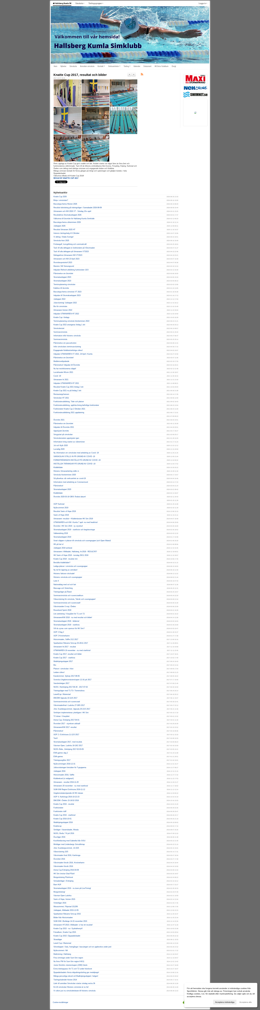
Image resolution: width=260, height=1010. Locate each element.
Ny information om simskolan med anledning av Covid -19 (76, 453)
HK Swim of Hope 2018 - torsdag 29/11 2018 (70, 555)
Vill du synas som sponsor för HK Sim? (68, 628)
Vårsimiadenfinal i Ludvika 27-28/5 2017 (69, 705)
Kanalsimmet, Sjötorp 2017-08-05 (66, 676)
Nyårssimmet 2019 (60, 508)
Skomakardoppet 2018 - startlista (66, 625)
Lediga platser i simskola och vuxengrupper (70, 566)
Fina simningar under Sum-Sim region (68, 958)
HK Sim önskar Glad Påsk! (64, 874)
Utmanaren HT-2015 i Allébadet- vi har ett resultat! (73, 925)
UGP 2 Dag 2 (58, 632)
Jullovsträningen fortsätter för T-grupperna (69, 767)
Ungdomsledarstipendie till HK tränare (68, 793)
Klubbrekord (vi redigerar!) (63, 778)
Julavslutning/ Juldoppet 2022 (65, 303)
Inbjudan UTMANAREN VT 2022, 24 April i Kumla (72, 354)
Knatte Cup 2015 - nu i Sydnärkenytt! (68, 928)
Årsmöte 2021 (58, 420)
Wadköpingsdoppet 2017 (63, 661)
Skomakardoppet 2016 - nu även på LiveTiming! (72, 888)
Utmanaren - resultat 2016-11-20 (66, 782)
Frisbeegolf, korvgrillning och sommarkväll (70, 244)
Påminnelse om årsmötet (63, 273)
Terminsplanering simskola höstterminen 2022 (71, 321)
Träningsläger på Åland (62, 592)
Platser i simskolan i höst (63, 669)
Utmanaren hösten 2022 (62, 310)
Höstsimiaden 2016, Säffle (63, 775)
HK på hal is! (58, 544)
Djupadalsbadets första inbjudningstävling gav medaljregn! (76, 972)
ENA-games (58, 756)
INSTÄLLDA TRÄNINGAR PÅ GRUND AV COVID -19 (74, 464)
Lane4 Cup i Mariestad (62, 943)
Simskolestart (58, 328)
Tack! (55, 738)
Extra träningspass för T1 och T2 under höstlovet (72, 969)
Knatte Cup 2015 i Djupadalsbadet (66, 936)
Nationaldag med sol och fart (64, 584)
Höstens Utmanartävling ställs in (66, 471)
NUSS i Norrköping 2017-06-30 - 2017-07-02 (70, 687)
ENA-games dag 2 (60, 753)
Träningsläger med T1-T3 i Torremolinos (69, 691)
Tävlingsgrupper (95, 3)
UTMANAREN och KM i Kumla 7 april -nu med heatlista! (75, 522)
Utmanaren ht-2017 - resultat (64, 647)
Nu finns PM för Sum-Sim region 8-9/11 (68, 961)
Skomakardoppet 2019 (62, 537)
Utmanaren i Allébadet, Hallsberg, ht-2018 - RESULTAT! (75, 552)
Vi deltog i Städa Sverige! (63, 237)
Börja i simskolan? (60, 200)
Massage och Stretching (63, 588)
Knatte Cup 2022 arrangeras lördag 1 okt (69, 325)
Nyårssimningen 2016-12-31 (64, 764)
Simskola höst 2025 (61, 240)
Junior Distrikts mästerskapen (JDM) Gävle (70, 965)
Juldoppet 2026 (59, 226)
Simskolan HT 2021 (61, 398)
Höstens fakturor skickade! (64, 573)
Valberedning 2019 (60, 533)
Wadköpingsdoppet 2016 (63, 822)
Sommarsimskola (60, 332)
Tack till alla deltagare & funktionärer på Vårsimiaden (74, 248)
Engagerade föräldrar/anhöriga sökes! (68, 350)
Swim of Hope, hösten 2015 (64, 899)
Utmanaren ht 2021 (60, 380)
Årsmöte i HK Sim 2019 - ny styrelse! (68, 526)
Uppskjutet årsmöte (61, 431)
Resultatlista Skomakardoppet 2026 (67, 215)
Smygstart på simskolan (63, 434)
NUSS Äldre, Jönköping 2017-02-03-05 (68, 749)
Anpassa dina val (194, 1002)
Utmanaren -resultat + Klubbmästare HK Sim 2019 (73, 519)
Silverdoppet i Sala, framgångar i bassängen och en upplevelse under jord (82, 947)
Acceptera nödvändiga (224, 1002)
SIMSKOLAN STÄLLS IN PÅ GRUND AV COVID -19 (74, 456)
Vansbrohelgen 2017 (61, 683)
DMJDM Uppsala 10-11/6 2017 (65, 698)
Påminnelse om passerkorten (64, 343)
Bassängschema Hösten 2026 (65, 204)
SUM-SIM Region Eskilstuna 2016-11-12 (69, 789)
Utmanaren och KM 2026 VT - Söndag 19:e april (72, 211)
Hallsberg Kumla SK (62, 3)
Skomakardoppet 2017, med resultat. (67, 742)
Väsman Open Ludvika (62, 896)
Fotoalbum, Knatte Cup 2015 (64, 932)
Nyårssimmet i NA (60, 950)
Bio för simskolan (60, 306)
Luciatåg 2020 (58, 449)
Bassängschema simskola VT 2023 (67, 292)
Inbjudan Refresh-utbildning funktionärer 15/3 (70, 270)
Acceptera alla (245, 1002)
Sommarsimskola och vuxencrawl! (66, 603)
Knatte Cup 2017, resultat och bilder (80, 75)
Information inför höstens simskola (67, 336)
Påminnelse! (58, 486)
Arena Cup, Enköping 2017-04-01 (66, 720)
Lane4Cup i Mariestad (62, 694)
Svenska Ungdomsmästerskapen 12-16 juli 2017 (72, 680)
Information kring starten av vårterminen (69, 442)
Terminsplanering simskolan (64, 284)
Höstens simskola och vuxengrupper (67, 577)
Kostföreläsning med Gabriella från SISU (69, 841)
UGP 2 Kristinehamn (61, 636)
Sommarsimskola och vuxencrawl (66, 702)
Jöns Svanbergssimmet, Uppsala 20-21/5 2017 (71, 709)
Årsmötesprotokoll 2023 (62, 262)
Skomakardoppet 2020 (62, 489)
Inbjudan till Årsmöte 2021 (63, 427)
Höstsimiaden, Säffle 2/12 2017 (65, 639)
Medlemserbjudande (61, 361)
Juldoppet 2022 (59, 299)
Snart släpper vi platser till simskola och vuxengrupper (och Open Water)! (82, 541)
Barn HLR (57, 885)
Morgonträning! (59, 892)
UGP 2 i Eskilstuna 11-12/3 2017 (66, 735)
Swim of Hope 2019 (61, 515)
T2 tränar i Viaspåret (61, 716)
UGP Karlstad (58, 504)
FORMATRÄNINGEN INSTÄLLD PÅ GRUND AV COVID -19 (76, 460)
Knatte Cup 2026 (60, 197)
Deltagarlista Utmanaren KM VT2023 (67, 255)
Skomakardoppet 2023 (62, 277)
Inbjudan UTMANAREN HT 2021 (66, 383)
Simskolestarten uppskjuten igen (66, 438)
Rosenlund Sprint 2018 (62, 610)
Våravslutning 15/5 (60, 852)
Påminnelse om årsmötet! (63, 358)
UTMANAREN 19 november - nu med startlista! (72, 650)
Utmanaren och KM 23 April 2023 (66, 259)
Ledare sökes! (59, 672)
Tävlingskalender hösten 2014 (65, 980)
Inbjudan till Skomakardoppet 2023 (67, 295)
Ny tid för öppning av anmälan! (65, 570)
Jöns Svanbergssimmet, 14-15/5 (66, 848)
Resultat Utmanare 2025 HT (64, 230)
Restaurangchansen (61, 394)
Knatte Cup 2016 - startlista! (64, 815)
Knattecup (57, 826)
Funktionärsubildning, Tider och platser (68, 402)
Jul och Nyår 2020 (60, 445)
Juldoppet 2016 (59, 771)
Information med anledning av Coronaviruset (70, 482)
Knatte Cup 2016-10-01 (62, 819)
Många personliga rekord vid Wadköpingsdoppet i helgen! (75, 976)
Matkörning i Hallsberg (62, 954)
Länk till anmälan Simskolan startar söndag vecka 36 (74, 983)
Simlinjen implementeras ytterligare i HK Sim (71, 713)
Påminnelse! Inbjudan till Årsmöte (66, 365)
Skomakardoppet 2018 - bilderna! (66, 621)
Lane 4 (56, 581)
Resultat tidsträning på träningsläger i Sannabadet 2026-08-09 (77, 208)
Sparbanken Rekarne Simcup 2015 (67, 914)
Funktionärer (58, 808)
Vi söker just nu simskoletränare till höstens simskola (74, 991)
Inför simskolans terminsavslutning (67, 347)
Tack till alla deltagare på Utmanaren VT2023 (71, 251)
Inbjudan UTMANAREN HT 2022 (66, 314)
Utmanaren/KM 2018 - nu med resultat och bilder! (72, 617)
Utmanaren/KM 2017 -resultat (65, 727)
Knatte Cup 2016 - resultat (63, 804)
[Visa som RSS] (142, 75)
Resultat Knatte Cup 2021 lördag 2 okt (68, 387)
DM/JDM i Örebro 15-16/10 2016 (66, 800)
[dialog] (220, 995)
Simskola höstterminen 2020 (64, 475)
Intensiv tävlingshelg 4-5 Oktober (66, 233)
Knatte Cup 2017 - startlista (64, 658)
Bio (54, 665)
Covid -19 (57, 376)
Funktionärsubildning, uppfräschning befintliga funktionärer (76, 405)
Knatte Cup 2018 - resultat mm (65, 559)
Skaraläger (57, 939)
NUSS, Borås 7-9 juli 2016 (63, 833)
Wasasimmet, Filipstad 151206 (65, 907)
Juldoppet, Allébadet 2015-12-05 (66, 910)
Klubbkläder (58, 467)
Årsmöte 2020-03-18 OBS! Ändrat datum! (69, 497)
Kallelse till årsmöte (61, 288)
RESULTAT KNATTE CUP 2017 (65, 178)
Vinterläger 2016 (59, 903)
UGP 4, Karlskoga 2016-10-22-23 (66, 797)
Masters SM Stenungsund (63, 266)
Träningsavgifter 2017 (61, 760)
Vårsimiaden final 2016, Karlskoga (66, 855)
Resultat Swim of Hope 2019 (64, 511)
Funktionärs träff (59, 811)
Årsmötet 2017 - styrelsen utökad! (66, 724)
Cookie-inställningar (60, 1002)
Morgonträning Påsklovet (63, 877)
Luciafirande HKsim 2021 (63, 372)
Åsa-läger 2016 (59, 837)
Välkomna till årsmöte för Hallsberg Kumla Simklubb (73, 219)
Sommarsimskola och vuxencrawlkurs (68, 595)
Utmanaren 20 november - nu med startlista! (70, 786)
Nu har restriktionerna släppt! (64, 369)
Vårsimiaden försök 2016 (63, 866)
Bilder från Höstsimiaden (63, 917)
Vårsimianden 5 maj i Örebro (64, 606)
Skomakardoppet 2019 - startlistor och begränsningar (74, 530)
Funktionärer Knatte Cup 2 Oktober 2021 (69, 409)
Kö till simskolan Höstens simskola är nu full (70, 987)
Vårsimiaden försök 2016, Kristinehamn (68, 863)
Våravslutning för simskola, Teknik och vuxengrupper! (74, 599)
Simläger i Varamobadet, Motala (66, 830)
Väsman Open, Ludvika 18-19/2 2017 (68, 745)
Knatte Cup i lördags (61, 317)
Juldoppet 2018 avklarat (62, 548)
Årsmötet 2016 (59, 859)
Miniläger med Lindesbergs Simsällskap (69, 844)
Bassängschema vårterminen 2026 (67, 222)
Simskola (79, 3)
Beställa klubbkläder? (61, 563)
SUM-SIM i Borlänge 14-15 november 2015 (70, 921)
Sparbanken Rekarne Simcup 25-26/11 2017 (70, 643)
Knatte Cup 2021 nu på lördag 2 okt (67, 391)
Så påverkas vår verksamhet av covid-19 (69, 478)
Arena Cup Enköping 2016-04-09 (66, 870)
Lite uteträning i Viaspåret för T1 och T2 (69, 614)
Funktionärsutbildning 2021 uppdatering (68, 412)
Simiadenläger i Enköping (63, 881)
